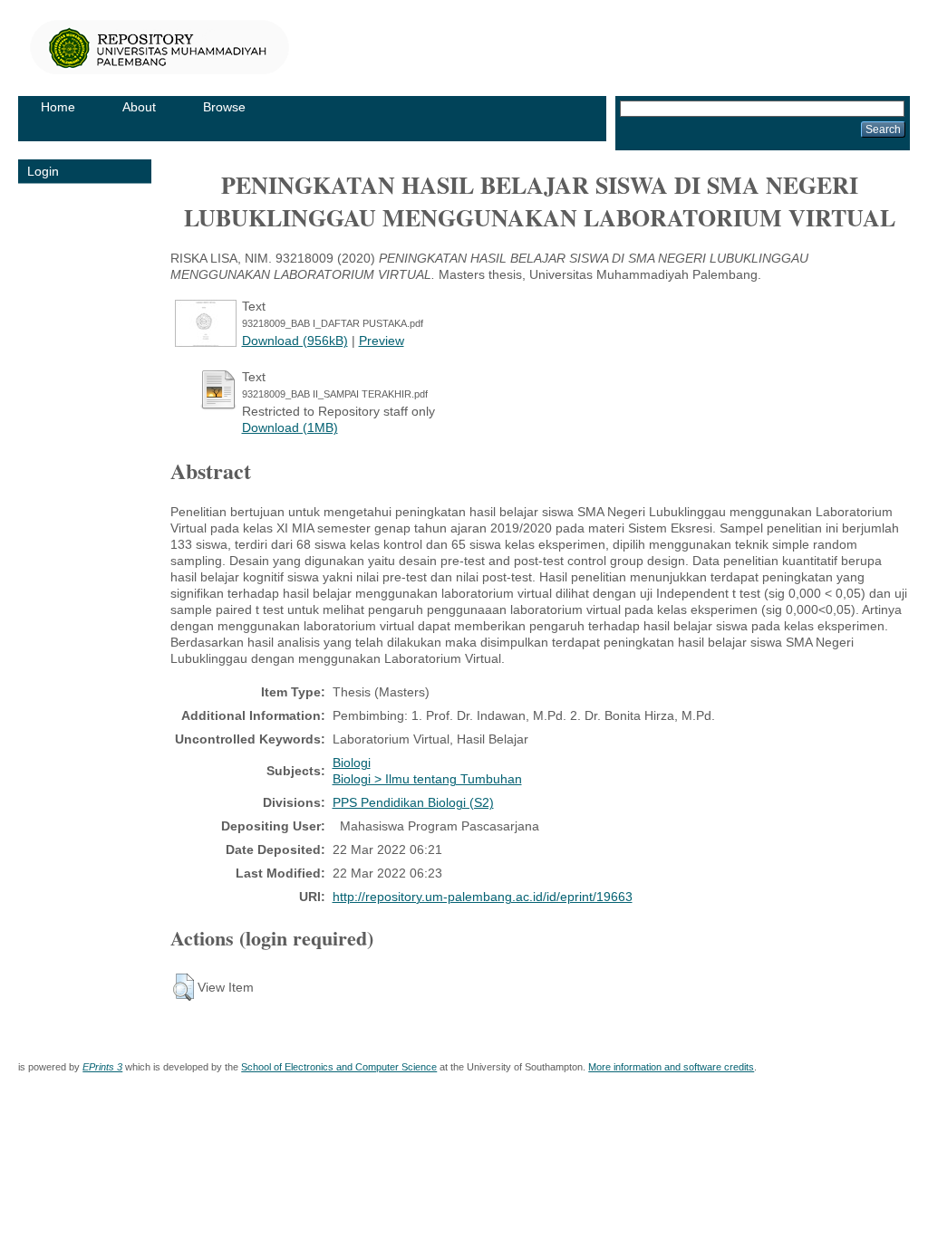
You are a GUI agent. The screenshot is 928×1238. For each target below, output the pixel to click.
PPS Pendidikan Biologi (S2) (413, 802)
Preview (381, 340)
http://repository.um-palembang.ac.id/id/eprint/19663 (483, 896)
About (139, 107)
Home (58, 107)
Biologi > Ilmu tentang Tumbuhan (427, 779)
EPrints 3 (102, 1066)
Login (43, 171)
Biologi (352, 762)
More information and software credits (671, 1066)
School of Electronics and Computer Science (339, 1066)
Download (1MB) (290, 427)
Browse (224, 107)
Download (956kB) (295, 340)
